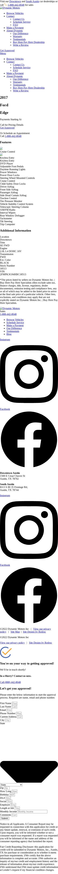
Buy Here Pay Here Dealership (29, 42)
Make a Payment (15, 27)
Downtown (15, 1)
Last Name (6, 706)
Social (3, 801)
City (2, 720)
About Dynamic (14, 30)
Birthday (5, 794)
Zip (2, 787)
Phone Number (8, 713)
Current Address (8, 716)
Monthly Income (9, 811)
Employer (5, 804)
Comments (6, 814)
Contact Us (18, 19)
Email (3, 710)
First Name (6, 703)
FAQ (15, 24)
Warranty (17, 36)
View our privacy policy (12, 642)
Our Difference (20, 33)
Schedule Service (21, 22)
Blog (8, 334)
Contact (10, 16)
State (2, 723)
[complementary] (48, 864)
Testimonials (19, 39)
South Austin (32, 1)
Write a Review (21, 45)
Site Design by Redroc (34, 631)
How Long (6, 791)
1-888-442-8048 (16, 5)
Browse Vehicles (15, 13)
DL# (2, 798)
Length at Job (7, 808)
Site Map (15, 631)
